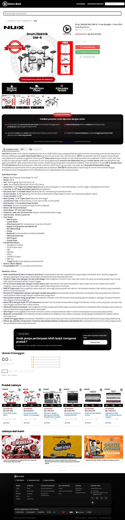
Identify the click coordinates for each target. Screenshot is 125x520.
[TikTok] (101, 498)
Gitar (28, 488)
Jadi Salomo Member (65, 491)
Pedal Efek (30, 491)
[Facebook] (92, 498)
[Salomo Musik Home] (19, 476)
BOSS (17, 496)
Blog (60, 493)
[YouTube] (92, 502)
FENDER (18, 499)
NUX (17, 491)
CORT (17, 488)
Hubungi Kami (95, 342)
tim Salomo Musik (68, 141)
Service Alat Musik (46, 488)
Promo (61, 488)
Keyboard (30, 499)
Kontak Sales (95, 491)
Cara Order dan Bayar (48, 491)
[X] (106, 498)
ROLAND (18, 493)
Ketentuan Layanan (78, 489)
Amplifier (30, 493)
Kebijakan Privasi (80, 493)
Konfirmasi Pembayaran (45, 494)
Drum (28, 496)
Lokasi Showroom (96, 488)
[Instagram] (97, 498)
